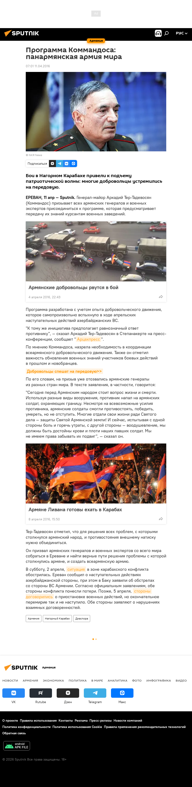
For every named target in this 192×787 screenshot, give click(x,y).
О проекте (10, 720)
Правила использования (38, 720)
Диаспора (81, 618)
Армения (33, 618)
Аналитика (117, 680)
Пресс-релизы (100, 720)
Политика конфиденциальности (26, 727)
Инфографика (158, 680)
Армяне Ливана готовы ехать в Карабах (75, 509)
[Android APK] (17, 746)
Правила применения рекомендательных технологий (145, 727)
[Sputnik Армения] (23, 37)
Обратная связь (14, 733)
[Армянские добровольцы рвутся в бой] (96, 251)
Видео (181, 680)
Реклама (81, 720)
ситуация (76, 569)
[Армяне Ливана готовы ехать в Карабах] (96, 474)
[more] (161, 296)
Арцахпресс (88, 339)
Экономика (53, 680)
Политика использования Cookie (77, 727)
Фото (137, 680)
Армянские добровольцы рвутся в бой (73, 287)
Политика (78, 680)
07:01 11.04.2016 (38, 66)
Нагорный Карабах (57, 618)
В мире (97, 680)
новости (10, 680)
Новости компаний (128, 720)
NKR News (35, 155)
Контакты (66, 720)
